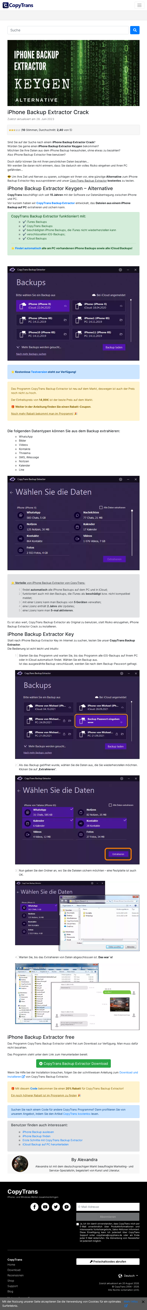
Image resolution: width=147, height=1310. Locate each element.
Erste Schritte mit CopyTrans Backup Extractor (52, 1140)
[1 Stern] (10, 130)
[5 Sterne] (19, 130)
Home (11, 1264)
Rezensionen (15, 1275)
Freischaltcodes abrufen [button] (109, 1261)
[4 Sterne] (17, 130)
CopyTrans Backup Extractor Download (75, 1064)
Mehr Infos (131, 1301)
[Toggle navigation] (139, 5)
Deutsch (129, 1275)
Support (12, 1286)
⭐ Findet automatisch (26, 248)
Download (13, 1270)
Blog (10, 1291)
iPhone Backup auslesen (38, 1132)
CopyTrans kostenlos (77, 1113)
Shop (10, 1280)
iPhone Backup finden (36, 1136)
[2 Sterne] (12, 130)
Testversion (39, 371)
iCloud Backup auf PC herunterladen (46, 1144)
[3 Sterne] (14, 130)
